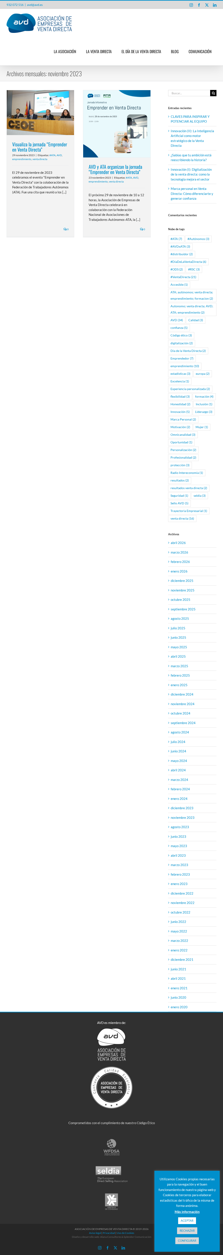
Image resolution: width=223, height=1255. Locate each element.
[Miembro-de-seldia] (111, 1167)
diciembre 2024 (182, 694)
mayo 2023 (179, 846)
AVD (59, 155)
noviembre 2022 (182, 903)
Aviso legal (95, 1233)
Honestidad (180, 404)
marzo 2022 (179, 941)
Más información (187, 1212)
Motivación (180, 427)
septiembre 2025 (183, 609)
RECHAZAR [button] (187, 1230)
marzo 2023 (179, 865)
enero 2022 (179, 950)
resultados (180, 480)
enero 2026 (179, 571)
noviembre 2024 (182, 704)
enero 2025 (179, 685)
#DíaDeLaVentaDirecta (188, 261)
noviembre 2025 (182, 590)
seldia (200, 495)
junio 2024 (178, 751)
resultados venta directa (189, 488)
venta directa (39, 159)
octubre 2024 (180, 713)
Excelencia (180, 381)
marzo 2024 (179, 780)
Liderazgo (203, 412)
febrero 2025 (180, 675)
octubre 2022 (180, 912)
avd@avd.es (35, 5)
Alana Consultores (110, 1236)
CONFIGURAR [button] (187, 1240)
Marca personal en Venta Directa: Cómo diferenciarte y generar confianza (192, 193)
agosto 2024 (180, 732)
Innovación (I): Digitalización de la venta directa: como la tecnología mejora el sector (191, 174)
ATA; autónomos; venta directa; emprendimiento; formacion (192, 295)
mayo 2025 (179, 647)
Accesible (179, 284)
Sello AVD (179, 503)
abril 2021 (178, 978)
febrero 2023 (180, 874)
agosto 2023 (180, 827)
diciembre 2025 (182, 581)
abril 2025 (178, 656)
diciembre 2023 (182, 808)
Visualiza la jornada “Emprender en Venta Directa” (39, 147)
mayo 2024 (179, 761)
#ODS (177, 269)
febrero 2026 (180, 562)
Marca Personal (183, 419)
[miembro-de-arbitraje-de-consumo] (111, 1194)
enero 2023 (179, 884)
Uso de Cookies (125, 1233)
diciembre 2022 (182, 893)
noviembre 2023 (182, 817)
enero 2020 (179, 1007)
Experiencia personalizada (190, 389)
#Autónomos (198, 239)
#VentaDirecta (183, 277)
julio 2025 (178, 628)
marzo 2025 (179, 666)
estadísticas (180, 373)
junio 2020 (178, 997)
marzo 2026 (179, 552)
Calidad (195, 320)
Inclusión (204, 404)
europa (202, 373)
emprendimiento (21, 159)
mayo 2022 (179, 931)
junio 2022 (178, 922)
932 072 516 (15, 5)
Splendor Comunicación (137, 1236)
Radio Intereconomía (187, 473)
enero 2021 (179, 988)
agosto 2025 (180, 618)
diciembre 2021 (182, 959)
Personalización (183, 450)
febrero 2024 (180, 789)
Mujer (202, 427)
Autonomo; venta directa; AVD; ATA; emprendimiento (192, 309)
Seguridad (179, 495)
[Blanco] (112, 1068)
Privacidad (109, 1233)
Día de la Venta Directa (188, 351)
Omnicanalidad (183, 434)
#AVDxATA (180, 246)
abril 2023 (178, 855)
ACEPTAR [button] (187, 1220)
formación (204, 396)
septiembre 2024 (183, 723)
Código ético (181, 335)
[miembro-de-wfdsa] (111, 1140)
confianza (179, 327)
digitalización (182, 343)
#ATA (52, 155)
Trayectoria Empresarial (189, 511)
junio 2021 (178, 969)
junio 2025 (178, 637)
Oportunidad (181, 442)
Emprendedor (182, 358)
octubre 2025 (180, 599)
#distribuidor (182, 254)
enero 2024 (179, 799)
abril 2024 (178, 770)
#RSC (194, 269)
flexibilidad (180, 396)
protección (180, 465)
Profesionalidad (183, 457)
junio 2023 (178, 836)
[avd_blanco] (111, 1030)
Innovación (180, 412)
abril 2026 (178, 543)
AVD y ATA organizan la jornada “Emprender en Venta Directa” (115, 169)
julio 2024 (178, 742)
